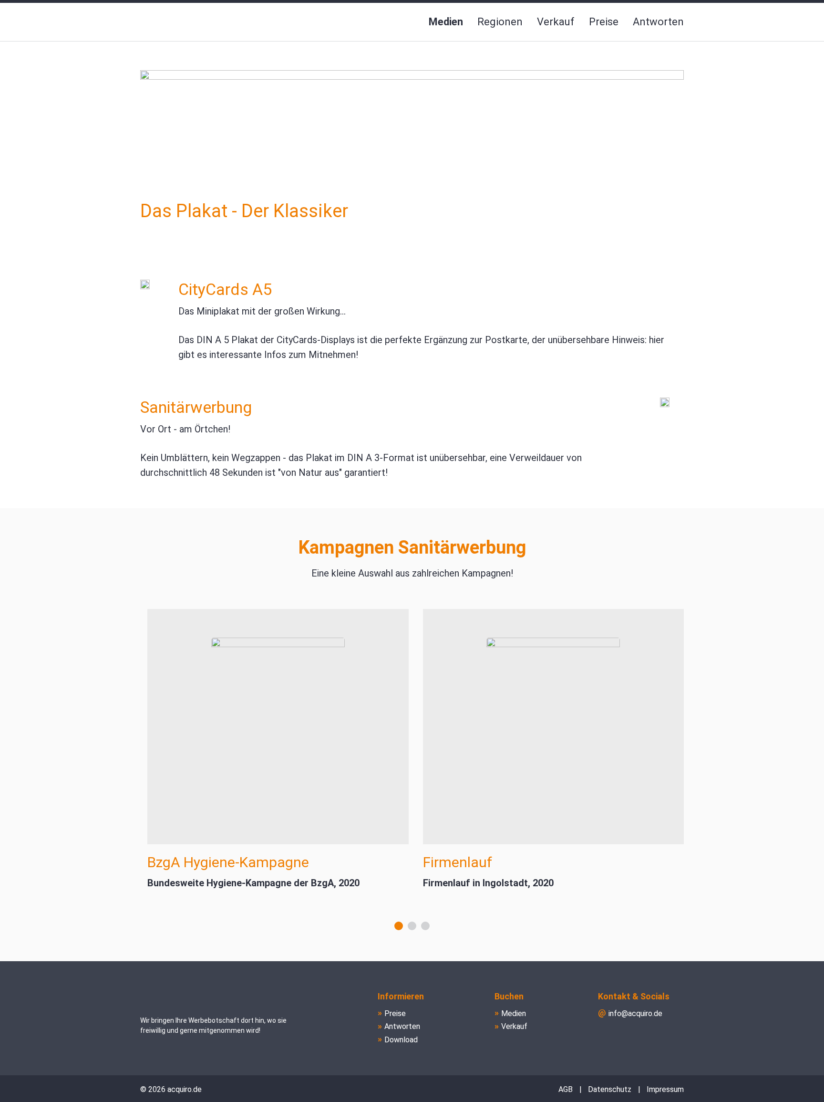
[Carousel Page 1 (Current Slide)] (398, 926)
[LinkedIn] (629, 1036)
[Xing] (652, 1036)
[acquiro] (180, 22)
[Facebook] (606, 1036)
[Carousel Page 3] (425, 926)
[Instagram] (675, 1036)
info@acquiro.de (635, 1013)
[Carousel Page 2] (412, 926)
